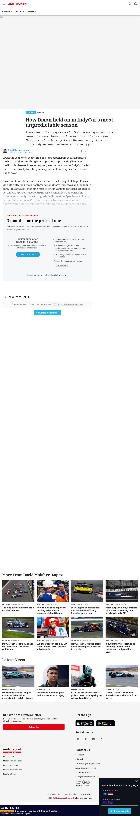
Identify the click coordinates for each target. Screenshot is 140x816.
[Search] (130, 4)
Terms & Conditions (54, 794)
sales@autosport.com (85, 776)
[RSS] (101, 739)
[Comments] (88, 151)
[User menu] (135, 4)
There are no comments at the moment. (47, 304)
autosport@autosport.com (87, 763)
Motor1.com (8, 756)
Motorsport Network (64, 798)
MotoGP (19, 11)
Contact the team (83, 772)
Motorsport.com (10, 765)
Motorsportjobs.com (12, 761)
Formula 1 (7, 11)
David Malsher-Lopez (18, 150)
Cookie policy (71, 794)
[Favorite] (81, 151)
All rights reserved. (83, 798)
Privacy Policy (85, 794)
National (32, 11)
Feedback (79, 755)
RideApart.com (9, 774)
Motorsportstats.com (12, 769)
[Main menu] (4, 4)
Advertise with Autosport (86, 768)
